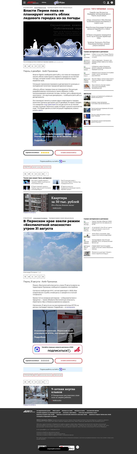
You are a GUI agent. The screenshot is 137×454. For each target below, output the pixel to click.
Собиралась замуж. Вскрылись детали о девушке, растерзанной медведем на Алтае (101, 68)
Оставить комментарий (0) (68, 152)
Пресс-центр (56, 410)
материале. (70, 307)
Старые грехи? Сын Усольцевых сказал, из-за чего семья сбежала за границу (102, 247)
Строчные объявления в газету (88, 412)
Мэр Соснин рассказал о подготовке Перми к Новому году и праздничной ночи (71, 182)
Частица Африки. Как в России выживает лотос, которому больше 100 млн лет (102, 241)
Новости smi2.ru (29, 212)
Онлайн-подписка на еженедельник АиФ (49, 412)
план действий (50, 104)
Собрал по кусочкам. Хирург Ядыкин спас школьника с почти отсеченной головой (102, 55)
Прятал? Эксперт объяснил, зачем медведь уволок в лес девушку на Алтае (102, 223)
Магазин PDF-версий (93, 410)
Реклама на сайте (67, 410)
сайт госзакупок (58, 62)
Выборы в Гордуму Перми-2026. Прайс (100, 414)
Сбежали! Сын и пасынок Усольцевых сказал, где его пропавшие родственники (103, 74)
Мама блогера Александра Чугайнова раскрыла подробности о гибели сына (99, 29)
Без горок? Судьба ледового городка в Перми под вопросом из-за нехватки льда (55, 135)
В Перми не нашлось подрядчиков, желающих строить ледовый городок (70, 188)
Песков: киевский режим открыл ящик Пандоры (100, 115)
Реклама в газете (80, 410)
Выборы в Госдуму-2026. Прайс (45, 414)
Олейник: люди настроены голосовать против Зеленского (100, 103)
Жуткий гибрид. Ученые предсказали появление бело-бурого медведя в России (103, 80)
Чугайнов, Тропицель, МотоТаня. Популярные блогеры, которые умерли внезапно (99, 44)
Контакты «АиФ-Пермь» (69, 412)
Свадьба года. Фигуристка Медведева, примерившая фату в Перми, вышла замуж (98, 14)
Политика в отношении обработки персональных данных (51, 433)
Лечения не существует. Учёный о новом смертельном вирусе (101, 252)
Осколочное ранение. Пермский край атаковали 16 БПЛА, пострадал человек (54, 332)
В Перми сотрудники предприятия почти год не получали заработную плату (99, 36)
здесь (40, 110)
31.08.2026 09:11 (27, 218)
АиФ (39, 272)
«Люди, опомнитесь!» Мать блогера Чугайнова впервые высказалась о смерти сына (99, 21)
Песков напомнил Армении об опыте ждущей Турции (102, 109)
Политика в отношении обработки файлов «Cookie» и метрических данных (55, 435)
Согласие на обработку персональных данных (48, 432)
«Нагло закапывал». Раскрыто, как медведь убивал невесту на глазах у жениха (102, 62)
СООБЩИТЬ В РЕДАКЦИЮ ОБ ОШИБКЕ (47, 416)
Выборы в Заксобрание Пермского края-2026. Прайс (72, 414)
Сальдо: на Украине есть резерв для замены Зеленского (101, 96)
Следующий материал (53, 449)
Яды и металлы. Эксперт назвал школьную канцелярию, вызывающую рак (101, 86)
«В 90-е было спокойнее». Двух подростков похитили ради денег (101, 234)
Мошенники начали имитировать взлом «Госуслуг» (101, 121)
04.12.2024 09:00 (28, 7)
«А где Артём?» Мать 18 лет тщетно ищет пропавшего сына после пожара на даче (102, 229)
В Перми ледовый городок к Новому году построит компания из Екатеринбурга (41, 188)
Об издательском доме (43, 410)
